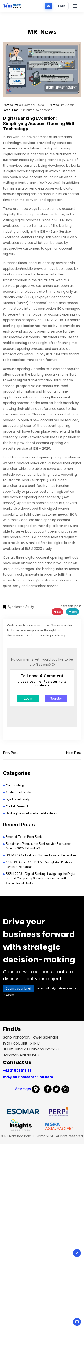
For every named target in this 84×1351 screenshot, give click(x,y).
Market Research (17, 806)
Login (61, 5)
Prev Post (10, 752)
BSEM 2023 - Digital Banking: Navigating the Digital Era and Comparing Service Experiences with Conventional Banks (41, 878)
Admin (70, 105)
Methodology (15, 785)
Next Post (73, 752)
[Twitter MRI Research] (56, 1089)
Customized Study (18, 792)
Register (56, 698)
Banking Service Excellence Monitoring (32, 813)
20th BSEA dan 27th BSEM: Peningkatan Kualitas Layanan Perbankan (39, 864)
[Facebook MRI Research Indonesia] (48, 1089)
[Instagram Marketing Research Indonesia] (65, 1089)
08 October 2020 (31, 105)
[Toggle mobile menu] (75, 6)
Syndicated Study (18, 799)
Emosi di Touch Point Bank (24, 837)
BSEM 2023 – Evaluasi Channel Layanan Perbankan (41, 855)
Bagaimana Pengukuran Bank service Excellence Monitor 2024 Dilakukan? (38, 846)
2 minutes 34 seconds (36, 110)
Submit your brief (18, 988)
